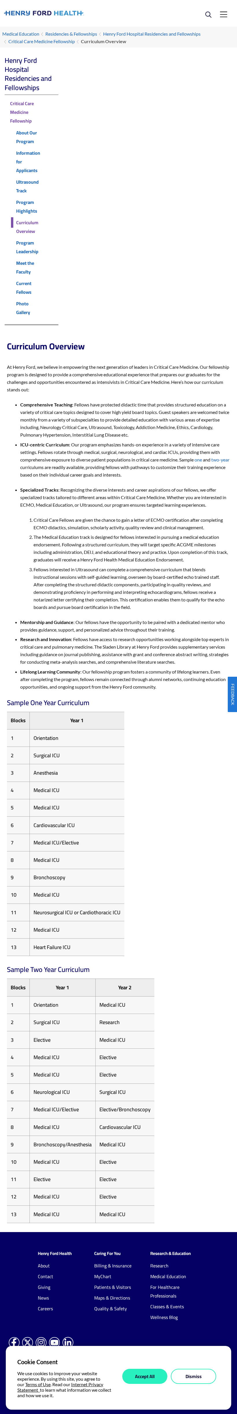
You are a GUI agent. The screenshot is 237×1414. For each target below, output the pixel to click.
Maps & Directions (112, 1297)
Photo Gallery (23, 308)
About (44, 1265)
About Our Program (26, 137)
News (43, 1297)
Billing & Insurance (113, 1265)
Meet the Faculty (25, 267)
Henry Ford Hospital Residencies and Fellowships (152, 34)
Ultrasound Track (27, 186)
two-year (220, 459)
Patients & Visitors (112, 1287)
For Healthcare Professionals (164, 1291)
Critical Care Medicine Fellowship (41, 41)
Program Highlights (26, 206)
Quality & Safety (110, 1308)
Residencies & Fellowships (71, 34)
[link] (61, 13)
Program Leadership (27, 247)
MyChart (102, 1276)
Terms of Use (38, 1384)
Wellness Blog (164, 1317)
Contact (45, 1276)
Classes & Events (167, 1306)
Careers (45, 1308)
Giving (44, 1287)
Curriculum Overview (27, 227)
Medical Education (20, 34)
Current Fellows (24, 287)
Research (159, 1265)
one (198, 459)
